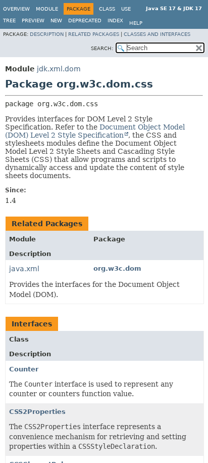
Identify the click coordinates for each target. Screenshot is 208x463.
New (56, 20)
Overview (16, 9)
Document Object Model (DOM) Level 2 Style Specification (95, 131)
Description (47, 34)
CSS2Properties (37, 411)
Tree (9, 20)
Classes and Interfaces (157, 34)
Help (135, 23)
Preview (33, 20)
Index (115, 20)
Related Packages (93, 34)
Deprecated (84, 20)
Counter (23, 369)
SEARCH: (102, 48)
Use (126, 9)
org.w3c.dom (117, 268)
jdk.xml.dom (59, 69)
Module (47, 9)
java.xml (24, 269)
